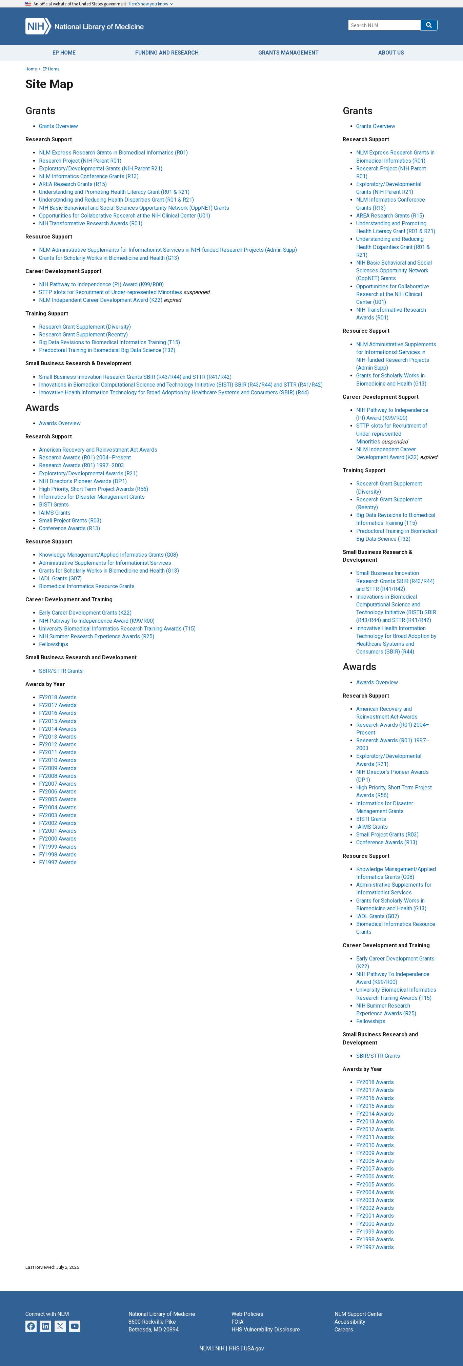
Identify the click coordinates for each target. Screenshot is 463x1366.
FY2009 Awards (58, 768)
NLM (205, 1348)
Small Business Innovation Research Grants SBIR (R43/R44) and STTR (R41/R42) (135, 377)
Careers (344, 1329)
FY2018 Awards (58, 697)
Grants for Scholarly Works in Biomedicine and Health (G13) (109, 258)
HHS (234, 1348)
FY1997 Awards (58, 862)
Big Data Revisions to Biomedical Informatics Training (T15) (109, 342)
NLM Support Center (359, 1314)
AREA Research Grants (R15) (73, 184)
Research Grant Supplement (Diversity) (85, 327)
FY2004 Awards (58, 807)
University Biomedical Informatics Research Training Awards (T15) (117, 628)
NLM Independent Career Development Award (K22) (100, 300)
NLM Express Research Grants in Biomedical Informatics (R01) (113, 152)
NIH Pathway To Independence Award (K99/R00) (97, 621)
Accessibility (350, 1322)
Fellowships (53, 644)
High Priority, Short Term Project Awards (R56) (93, 489)
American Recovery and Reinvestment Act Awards (98, 450)
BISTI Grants (54, 504)
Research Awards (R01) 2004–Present (85, 457)
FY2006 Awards (58, 791)
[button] (429, 25)
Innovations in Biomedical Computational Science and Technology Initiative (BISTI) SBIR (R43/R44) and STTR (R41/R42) (181, 384)
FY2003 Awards (58, 815)
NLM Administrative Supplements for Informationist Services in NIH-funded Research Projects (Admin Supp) (168, 250)
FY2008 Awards (58, 776)
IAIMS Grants (55, 513)
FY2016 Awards (58, 713)
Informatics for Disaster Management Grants (92, 497)
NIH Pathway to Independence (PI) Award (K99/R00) (101, 284)
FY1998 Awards (58, 854)
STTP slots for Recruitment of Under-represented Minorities (110, 292)
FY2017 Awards (58, 705)
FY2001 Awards (58, 831)
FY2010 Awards (58, 760)
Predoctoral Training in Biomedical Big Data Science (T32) (107, 350)
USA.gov (254, 1348)
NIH (219, 1348)
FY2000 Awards (58, 838)
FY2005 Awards (58, 799)
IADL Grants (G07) (60, 578)
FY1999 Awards (58, 847)
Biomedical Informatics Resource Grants (87, 586)
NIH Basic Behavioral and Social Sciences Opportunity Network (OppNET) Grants (134, 208)
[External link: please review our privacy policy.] (45, 1326)
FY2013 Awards (58, 736)
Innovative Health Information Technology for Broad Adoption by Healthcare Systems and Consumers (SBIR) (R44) (174, 392)
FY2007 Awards (58, 784)
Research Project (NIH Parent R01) (80, 161)
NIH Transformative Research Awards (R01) (90, 223)
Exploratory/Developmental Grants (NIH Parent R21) (100, 168)
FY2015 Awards (58, 721)
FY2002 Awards (58, 823)
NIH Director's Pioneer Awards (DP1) (83, 481)
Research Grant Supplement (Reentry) (83, 334)
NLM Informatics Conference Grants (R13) (89, 176)
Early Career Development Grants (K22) (85, 612)
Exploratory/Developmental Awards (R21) (88, 473)
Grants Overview (58, 126)
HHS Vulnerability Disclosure (266, 1329)
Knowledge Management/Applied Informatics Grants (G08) (108, 555)
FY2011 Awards (58, 752)
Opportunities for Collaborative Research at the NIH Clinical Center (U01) (124, 215)
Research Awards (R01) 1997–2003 (81, 465)
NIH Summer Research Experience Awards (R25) (96, 636)
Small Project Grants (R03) (70, 520)
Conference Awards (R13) (69, 528)
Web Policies (247, 1314)
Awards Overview (60, 423)
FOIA (237, 1322)
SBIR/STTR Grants (61, 671)
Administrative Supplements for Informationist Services (105, 563)
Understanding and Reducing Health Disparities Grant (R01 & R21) (116, 199)
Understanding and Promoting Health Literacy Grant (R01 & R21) (114, 192)
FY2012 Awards (58, 744)
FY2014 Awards (58, 729)
